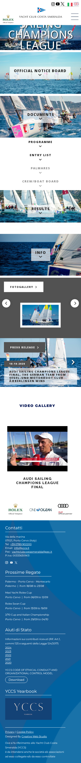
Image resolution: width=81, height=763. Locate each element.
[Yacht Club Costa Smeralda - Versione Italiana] (70, 4)
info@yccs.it (21, 548)
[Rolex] (16, 509)
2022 (8, 655)
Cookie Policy (25, 731)
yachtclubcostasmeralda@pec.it (32, 551)
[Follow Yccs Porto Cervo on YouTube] (58, 4)
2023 (8, 651)
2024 (8, 647)
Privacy (10, 731)
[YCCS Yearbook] (28, 708)
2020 (8, 662)
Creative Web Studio (34, 736)
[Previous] (6, 303)
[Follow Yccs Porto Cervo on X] (62, 4)
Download (16, 680)
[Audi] (64, 509)
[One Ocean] (40, 509)
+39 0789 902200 (21, 544)
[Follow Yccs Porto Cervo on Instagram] (53, 4)
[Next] (75, 303)
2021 (8, 658)
